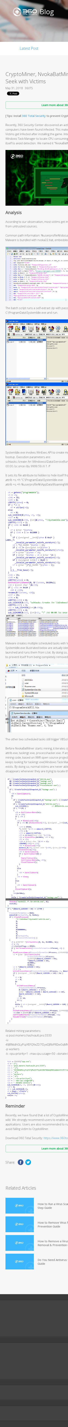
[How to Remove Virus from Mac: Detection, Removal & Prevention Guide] (19, 1224)
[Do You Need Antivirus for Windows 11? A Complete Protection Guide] (19, 1261)
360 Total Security (34, 116)
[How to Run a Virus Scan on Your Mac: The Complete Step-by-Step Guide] (19, 1206)
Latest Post (29, 48)
